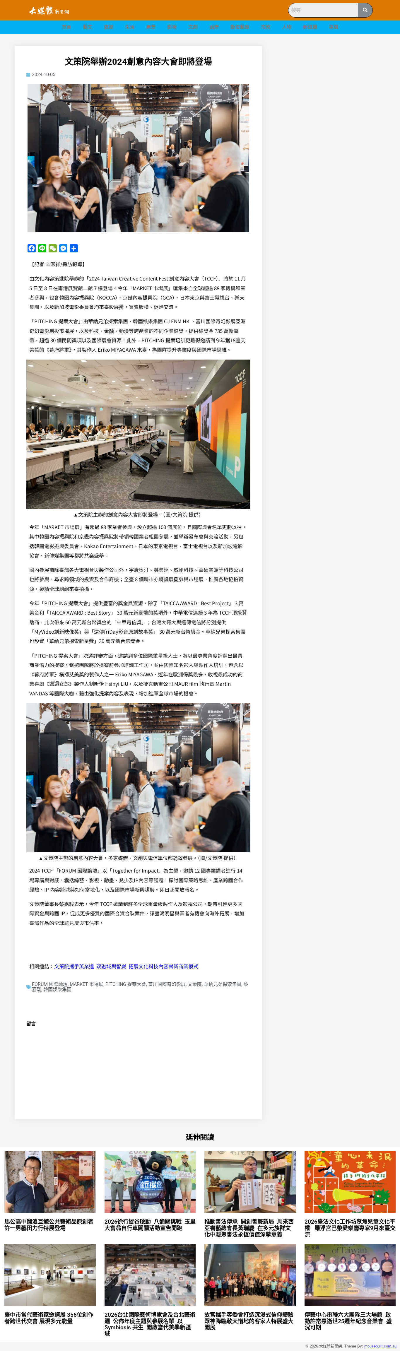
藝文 (87, 27)
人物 (286, 27)
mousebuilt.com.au (380, 1346)
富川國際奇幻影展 (167, 984)
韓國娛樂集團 (57, 989)
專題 (333, 27)
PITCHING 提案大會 (125, 984)
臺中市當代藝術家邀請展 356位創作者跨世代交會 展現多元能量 (48, 1318)
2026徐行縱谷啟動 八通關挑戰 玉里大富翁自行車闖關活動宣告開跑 (150, 1225)
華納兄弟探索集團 (222, 984)
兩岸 (214, 27)
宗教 (265, 27)
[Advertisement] (330, 87)
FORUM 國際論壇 (50, 984)
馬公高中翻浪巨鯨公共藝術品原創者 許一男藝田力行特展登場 (49, 1225)
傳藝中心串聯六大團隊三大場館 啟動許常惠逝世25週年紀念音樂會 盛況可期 (348, 1321)
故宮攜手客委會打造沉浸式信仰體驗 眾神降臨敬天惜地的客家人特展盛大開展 (249, 1321)
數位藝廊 (239, 27)
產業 (150, 27)
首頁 (66, 27)
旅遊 (108, 27)
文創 (193, 27)
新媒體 (310, 27)
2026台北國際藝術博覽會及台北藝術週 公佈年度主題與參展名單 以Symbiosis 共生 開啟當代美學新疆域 (150, 1324)
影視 (172, 27)
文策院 (195, 984)
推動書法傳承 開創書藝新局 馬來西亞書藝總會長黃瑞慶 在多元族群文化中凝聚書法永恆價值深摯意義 (249, 1228)
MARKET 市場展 (86, 984)
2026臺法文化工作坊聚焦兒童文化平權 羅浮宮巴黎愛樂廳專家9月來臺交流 (350, 1228)
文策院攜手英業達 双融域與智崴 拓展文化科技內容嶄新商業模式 (126, 966)
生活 (129, 27)
